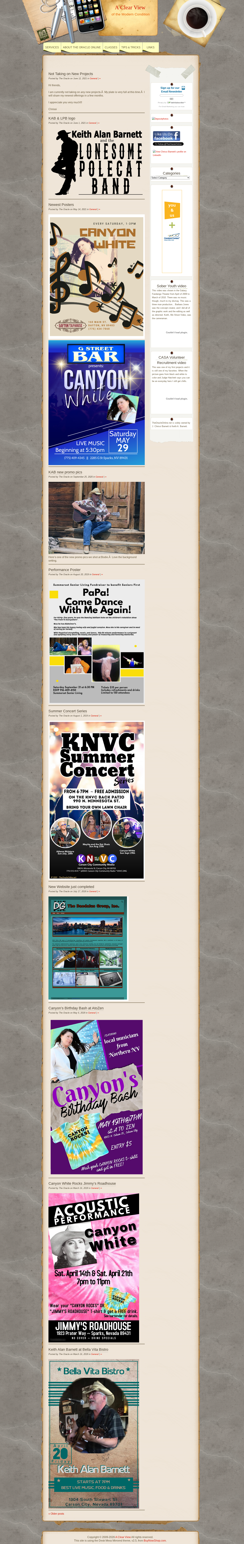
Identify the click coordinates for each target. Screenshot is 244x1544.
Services (52, 47)
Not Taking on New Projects (70, 74)
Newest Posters (61, 205)
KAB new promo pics (65, 472)
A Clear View (130, 7)
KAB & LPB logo (61, 118)
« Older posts (56, 1513)
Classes (111, 47)
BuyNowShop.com (155, 1540)
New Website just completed (71, 887)
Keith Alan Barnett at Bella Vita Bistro (78, 1349)
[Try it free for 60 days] (172, 231)
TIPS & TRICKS (130, 47)
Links (151, 47)
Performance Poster (64, 570)
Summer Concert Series (67, 711)
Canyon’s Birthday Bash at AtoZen (76, 1008)
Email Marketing (168, 106)
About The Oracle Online (82, 47)
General (93, 78)
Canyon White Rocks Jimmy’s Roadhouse (82, 1183)
